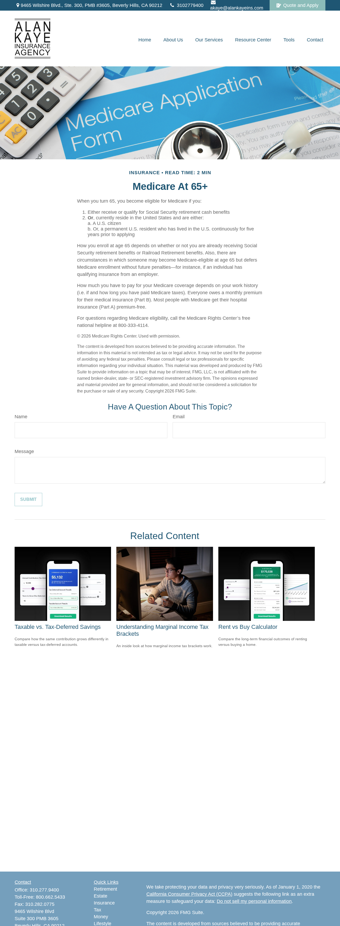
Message (24, 451)
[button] (144, 40)
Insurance (104, 903)
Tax (97, 909)
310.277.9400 (44, 890)
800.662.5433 (50, 897)
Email (179, 416)
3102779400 (190, 5)
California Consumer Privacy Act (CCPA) (189, 894)
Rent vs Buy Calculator (247, 627)
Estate (100, 896)
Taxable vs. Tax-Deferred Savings (58, 627)
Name (21, 416)
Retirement (105, 889)
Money (101, 916)
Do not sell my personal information (254, 901)
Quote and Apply (300, 5)
